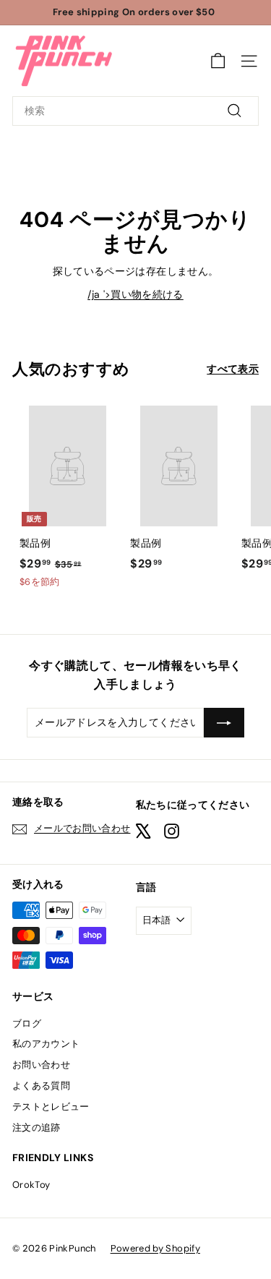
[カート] (218, 61)
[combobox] (135, 110)
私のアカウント (45, 1044)
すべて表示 (233, 368)
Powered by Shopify (155, 1248)
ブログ (26, 1023)
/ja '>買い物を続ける (135, 294)
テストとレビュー (51, 1106)
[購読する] (224, 722)
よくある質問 (41, 1085)
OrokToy (31, 1185)
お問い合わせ (41, 1064)
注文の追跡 (36, 1127)
